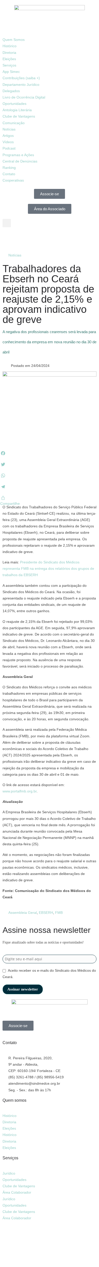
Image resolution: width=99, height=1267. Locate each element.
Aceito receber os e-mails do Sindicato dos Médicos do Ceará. (49, 973)
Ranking (9, 168)
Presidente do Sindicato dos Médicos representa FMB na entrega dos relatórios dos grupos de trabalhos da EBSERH (48, 568)
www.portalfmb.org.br (20, 791)
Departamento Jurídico (21, 85)
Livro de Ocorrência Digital (24, 97)
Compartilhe (10, 503)
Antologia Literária (17, 110)
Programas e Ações (18, 155)
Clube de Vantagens (19, 116)
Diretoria (9, 53)
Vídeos (8, 142)
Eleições (9, 59)
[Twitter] (50, 1232)
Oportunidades (14, 104)
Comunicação (14, 123)
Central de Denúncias (20, 161)
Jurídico (9, 1173)
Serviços (9, 65)
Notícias (9, 129)
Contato (9, 174)
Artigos (8, 136)
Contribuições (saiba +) (21, 78)
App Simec (11, 72)
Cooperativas (13, 180)
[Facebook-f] (9, 238)
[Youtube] (36, 238)
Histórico (9, 46)
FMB (59, 913)
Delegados (11, 91)
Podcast (9, 148)
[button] (49, 33)
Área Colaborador (17, 1192)
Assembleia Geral (22, 913)
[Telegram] (50, 238)
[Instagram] (22, 238)
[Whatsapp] (9, 1232)
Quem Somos (14, 40)
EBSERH (46, 913)
